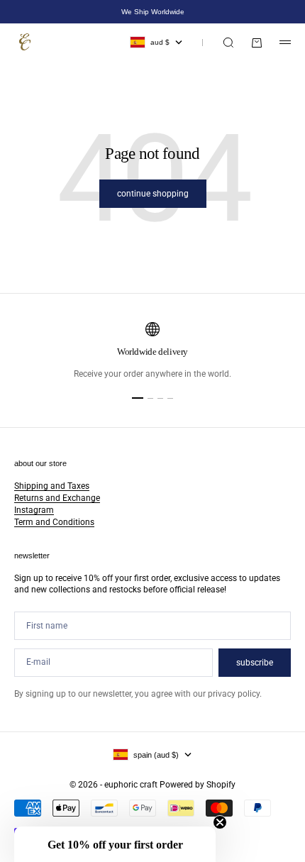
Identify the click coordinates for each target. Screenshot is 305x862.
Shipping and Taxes (51, 486)
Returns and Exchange (57, 498)
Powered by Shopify (197, 785)
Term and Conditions (54, 522)
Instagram (34, 510)
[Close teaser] (220, 822)
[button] (115, 844)
